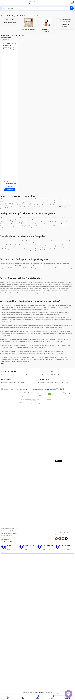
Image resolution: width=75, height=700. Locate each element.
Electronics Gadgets (25, 399)
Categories (23, 389)
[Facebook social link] (56, 538)
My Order (46, 393)
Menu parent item (37, 389)
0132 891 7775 (48, 546)
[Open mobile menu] (3, 3)
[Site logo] (37, 2)
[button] (9, 189)
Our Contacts (47, 399)
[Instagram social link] (59, 538)
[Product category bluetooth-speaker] (65, 23)
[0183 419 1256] (21, 547)
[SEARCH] (72, 8)
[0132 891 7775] (40, 547)
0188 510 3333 (12, 546)
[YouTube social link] (63, 538)
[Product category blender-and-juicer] (46, 25)
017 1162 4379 (66, 546)
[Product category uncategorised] (10, 21)
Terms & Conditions (37, 396)
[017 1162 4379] (58, 547)
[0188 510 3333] (3, 547)
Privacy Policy (35, 393)
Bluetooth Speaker (24, 393)
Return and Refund (36, 404)
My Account (46, 395)
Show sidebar (7, 37)
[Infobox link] (18, 373)
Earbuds (21, 402)
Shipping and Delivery (35, 400)
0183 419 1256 (30, 546)
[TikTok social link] (66, 538)
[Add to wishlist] (14, 45)
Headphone (22, 396)
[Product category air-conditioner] (28, 24)
